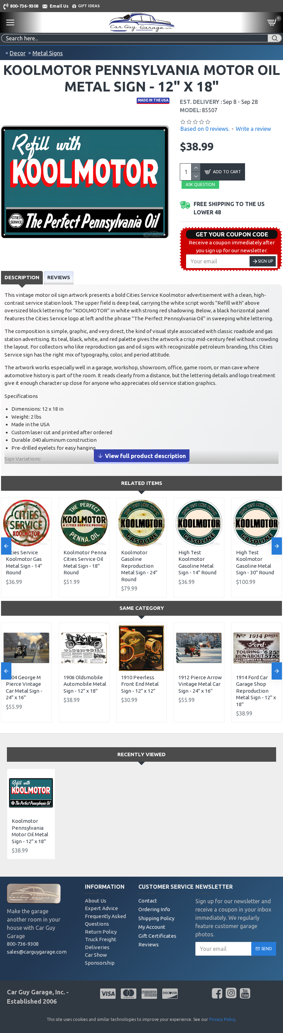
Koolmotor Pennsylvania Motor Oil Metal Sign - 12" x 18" (30, 831)
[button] (6, 546)
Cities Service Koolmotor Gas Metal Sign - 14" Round (24, 562)
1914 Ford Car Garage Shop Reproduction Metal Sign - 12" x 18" (256, 690)
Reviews (58, 277)
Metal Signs (47, 53)
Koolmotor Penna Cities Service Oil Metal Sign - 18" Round (85, 562)
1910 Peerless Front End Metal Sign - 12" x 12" (140, 684)
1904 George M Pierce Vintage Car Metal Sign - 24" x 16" (24, 687)
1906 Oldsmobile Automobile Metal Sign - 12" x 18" (85, 684)
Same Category (141, 608)
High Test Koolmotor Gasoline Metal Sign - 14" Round (197, 562)
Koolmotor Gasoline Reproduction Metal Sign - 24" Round (139, 565)
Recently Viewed (141, 754)
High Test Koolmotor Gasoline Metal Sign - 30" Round (255, 562)
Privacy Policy (222, 1019)
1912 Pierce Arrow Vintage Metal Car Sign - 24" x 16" (200, 684)
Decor (18, 53)
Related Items (141, 483)
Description (21, 277)
